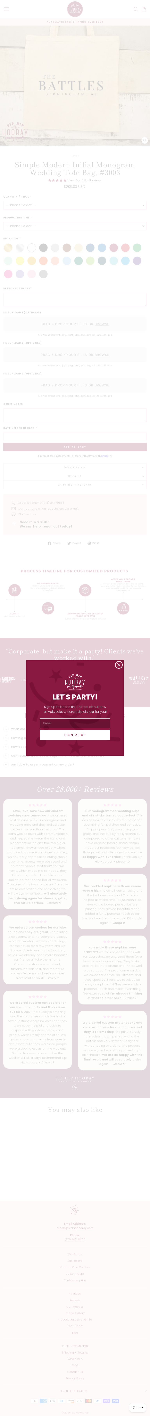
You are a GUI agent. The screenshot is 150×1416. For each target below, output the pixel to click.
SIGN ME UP (75, 735)
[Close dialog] (118, 664)
